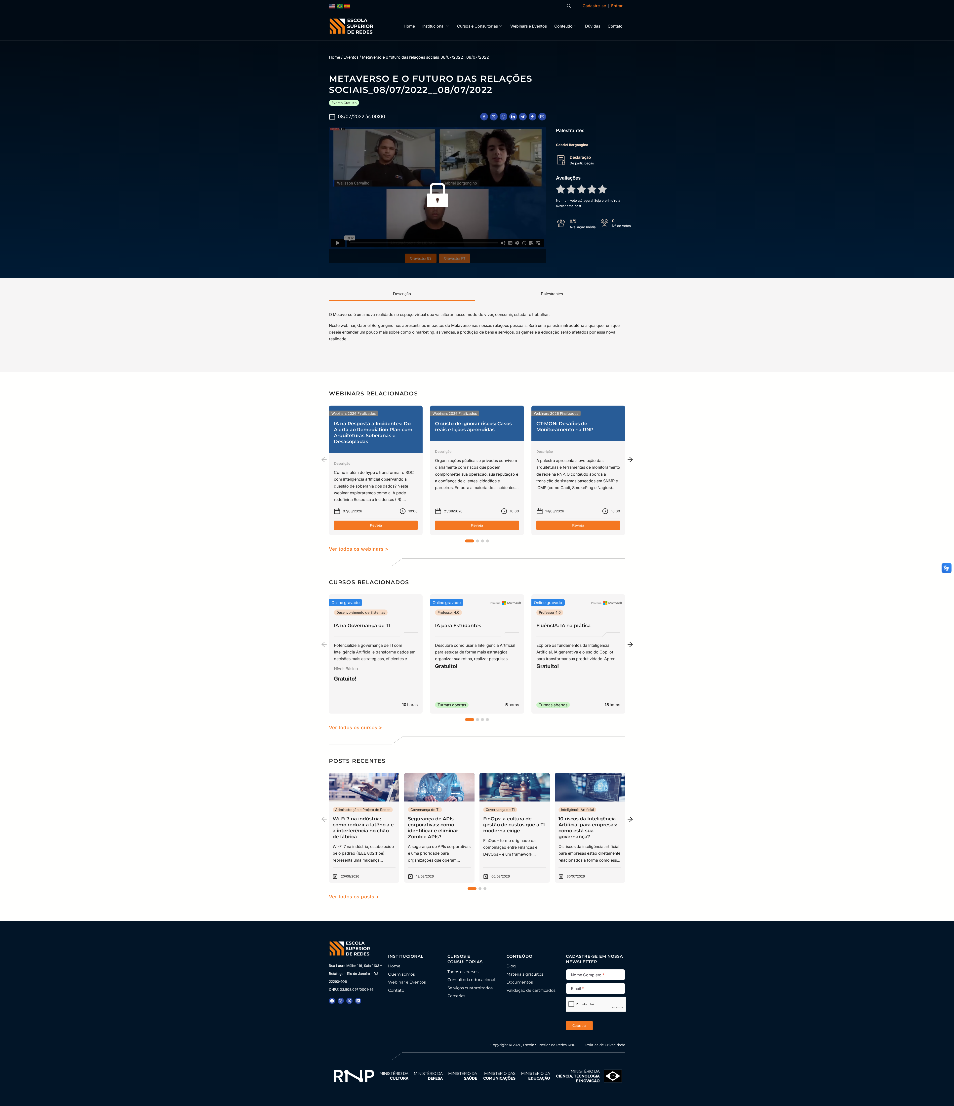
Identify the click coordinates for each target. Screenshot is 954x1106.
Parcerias (456, 995)
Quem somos (401, 974)
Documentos (520, 982)
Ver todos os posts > (354, 897)
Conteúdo (563, 26)
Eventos (351, 57)
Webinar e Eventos (407, 982)
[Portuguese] (340, 6)
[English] (332, 6)
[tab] (402, 294)
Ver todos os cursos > (355, 727)
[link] (376, 470)
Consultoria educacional (471, 979)
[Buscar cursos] (569, 6)
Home (409, 26)
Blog (511, 966)
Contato (615, 26)
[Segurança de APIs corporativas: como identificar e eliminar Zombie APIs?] (439, 828)
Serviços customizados (470, 988)
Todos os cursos (462, 971)
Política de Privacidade (605, 1045)
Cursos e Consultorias (477, 26)
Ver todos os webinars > (359, 549)
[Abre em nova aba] (332, 1001)
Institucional (433, 26)
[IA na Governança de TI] (376, 654)
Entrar (617, 5)
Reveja (376, 525)
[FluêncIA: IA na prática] (578, 654)
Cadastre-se (594, 5)
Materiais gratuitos (525, 974)
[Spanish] (347, 6)
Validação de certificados (531, 990)
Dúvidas (592, 26)
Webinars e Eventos (528, 26)
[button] (484, 116)
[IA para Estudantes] (477, 654)
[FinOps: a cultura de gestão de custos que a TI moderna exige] (514, 828)
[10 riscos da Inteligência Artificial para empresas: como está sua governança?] (590, 828)
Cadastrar (579, 1026)
